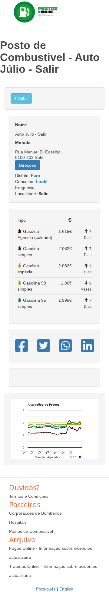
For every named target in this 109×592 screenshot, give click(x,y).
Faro (35, 175)
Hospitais (18, 522)
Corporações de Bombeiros (35, 513)
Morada (23, 142)
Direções (27, 165)
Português (46, 589)
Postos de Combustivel (31, 531)
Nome (21, 124)
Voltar (22, 98)
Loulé (42, 181)
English (66, 589)
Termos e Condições (28, 496)
